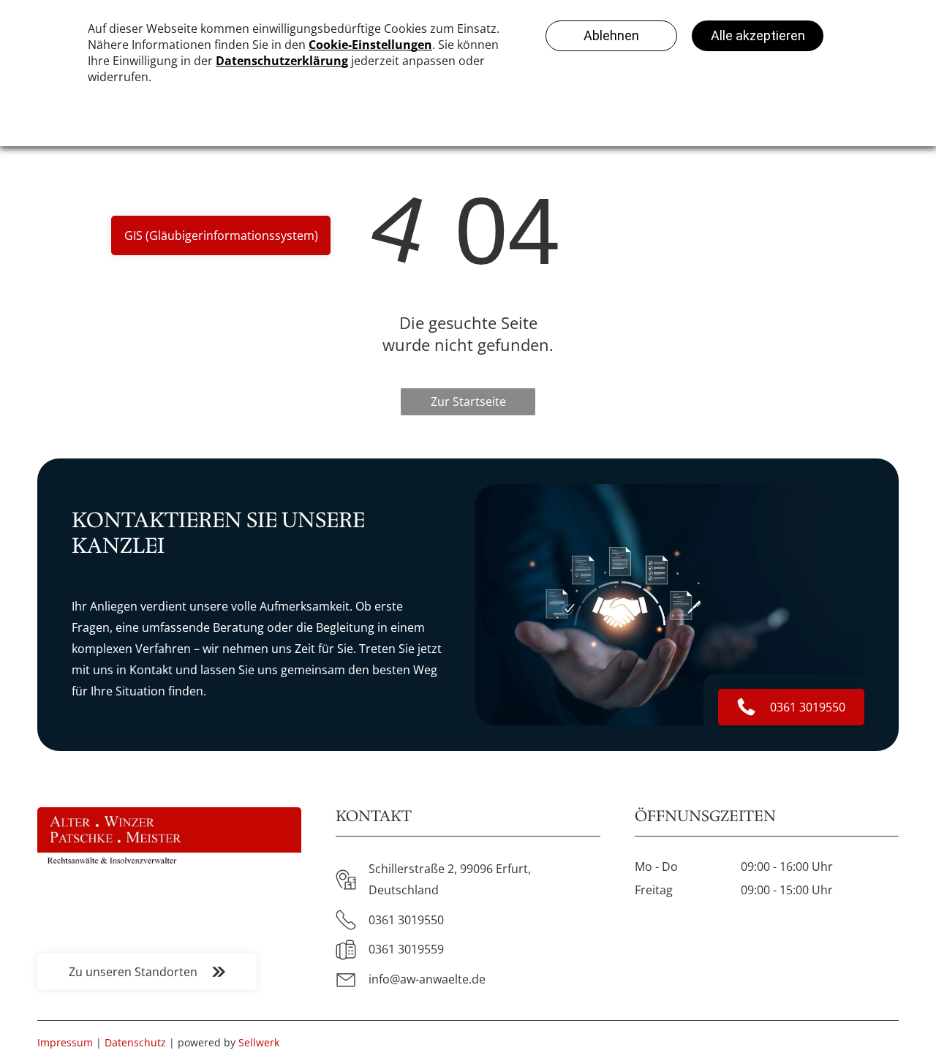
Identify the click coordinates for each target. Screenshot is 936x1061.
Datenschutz (135, 1042)
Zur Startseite (468, 401)
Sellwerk (258, 1042)
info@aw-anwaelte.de (427, 979)
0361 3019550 (406, 920)
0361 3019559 (406, 949)
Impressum (65, 1042)
